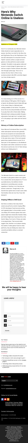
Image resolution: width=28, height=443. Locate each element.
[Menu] (3, 2)
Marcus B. (3, 21)
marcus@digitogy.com (15, 281)
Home (2, 7)
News (6, 7)
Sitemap (16, 402)
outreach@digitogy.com (11, 388)
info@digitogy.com (8, 385)
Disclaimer (14, 404)
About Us (14, 405)
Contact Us (19, 405)
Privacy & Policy (9, 402)
